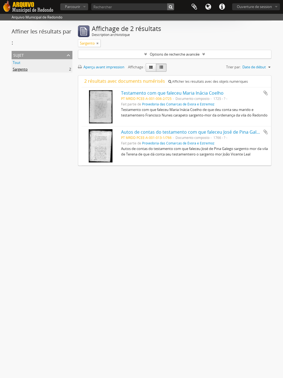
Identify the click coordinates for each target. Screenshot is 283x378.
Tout (16, 62)
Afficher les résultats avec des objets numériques (209, 81)
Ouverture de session (254, 6)
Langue (208, 7)
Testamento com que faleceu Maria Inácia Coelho (172, 93)
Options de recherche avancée (175, 54)
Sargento (20, 69)
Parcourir (72, 6)
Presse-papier (194, 7)
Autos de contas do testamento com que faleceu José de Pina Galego (192, 132)
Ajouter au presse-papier (265, 93)
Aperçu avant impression (103, 66)
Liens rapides (222, 7)
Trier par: (233, 66)
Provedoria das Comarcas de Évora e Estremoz (178, 104)
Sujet (18, 54)
